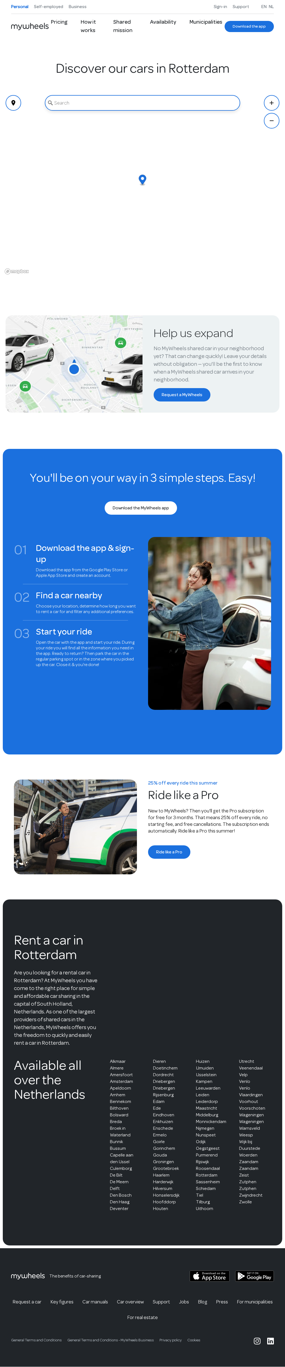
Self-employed (48, 6)
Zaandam (248, 1161)
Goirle (159, 1141)
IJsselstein (206, 1074)
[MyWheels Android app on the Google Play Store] (254, 1276)
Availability (163, 22)
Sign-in (220, 6)
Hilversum (162, 1188)
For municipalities (255, 1302)
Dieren (159, 1061)
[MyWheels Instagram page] (257, 1341)
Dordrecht (163, 1074)
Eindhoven (163, 1114)
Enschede (163, 1128)
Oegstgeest (208, 1148)
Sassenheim (208, 1181)
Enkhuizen (163, 1121)
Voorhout (248, 1101)
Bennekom (120, 1101)
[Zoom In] (271, 103)
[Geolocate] (13, 103)
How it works (88, 26)
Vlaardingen (251, 1094)
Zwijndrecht (250, 1195)
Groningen (163, 1161)
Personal (19, 6)
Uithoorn (204, 1208)
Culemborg (121, 1168)
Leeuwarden (208, 1088)
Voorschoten (252, 1108)
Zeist (244, 1175)
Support (241, 6)
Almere (117, 1068)
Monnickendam (211, 1121)
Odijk (201, 1141)
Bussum (118, 1148)
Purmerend (207, 1155)
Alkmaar (118, 1061)
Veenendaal (251, 1068)
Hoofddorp (164, 1201)
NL (271, 6)
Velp (243, 1074)
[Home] (30, 26)
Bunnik (116, 1141)
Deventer (119, 1208)
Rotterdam (206, 1175)
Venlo (244, 1081)
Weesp (246, 1135)
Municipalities (206, 22)
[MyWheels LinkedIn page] (270, 1341)
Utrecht (246, 1061)
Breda (116, 1121)
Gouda (160, 1155)
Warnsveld (249, 1128)
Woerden (248, 1155)
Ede (157, 1108)
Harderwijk (163, 1181)
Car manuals (95, 1302)
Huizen (203, 1061)
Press (222, 1302)
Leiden (202, 1094)
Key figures (61, 1302)
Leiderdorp (207, 1101)
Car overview (130, 1302)
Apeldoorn (120, 1088)
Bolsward (119, 1114)
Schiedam (206, 1188)
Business (78, 6)
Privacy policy (170, 1340)
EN (264, 6)
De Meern (119, 1181)
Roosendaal (208, 1168)
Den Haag (119, 1201)
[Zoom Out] (271, 121)
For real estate (142, 1317)
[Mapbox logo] (16, 271)
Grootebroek (166, 1168)
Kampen (204, 1081)
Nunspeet (206, 1135)
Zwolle (245, 1201)
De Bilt (116, 1175)
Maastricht (206, 1108)
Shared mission (122, 26)
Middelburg (207, 1114)
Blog (202, 1302)
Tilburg (203, 1201)
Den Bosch (121, 1195)
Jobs (184, 1302)
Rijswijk (202, 1161)
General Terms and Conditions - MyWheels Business (110, 1340)
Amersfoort (121, 1074)
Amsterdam (121, 1081)
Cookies (193, 1340)
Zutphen (247, 1181)
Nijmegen (205, 1128)
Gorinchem (164, 1148)
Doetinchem (165, 1068)
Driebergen (164, 1081)
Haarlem (161, 1175)
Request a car (27, 1302)
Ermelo (160, 1135)
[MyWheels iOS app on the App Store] (210, 1276)
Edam (158, 1101)
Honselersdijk (166, 1195)
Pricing (59, 22)
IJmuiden (205, 1068)
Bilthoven (119, 1108)
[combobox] (142, 103)
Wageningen (251, 1114)
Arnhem (117, 1094)
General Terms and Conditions (36, 1340)
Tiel (199, 1195)
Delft (115, 1188)
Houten (160, 1208)
